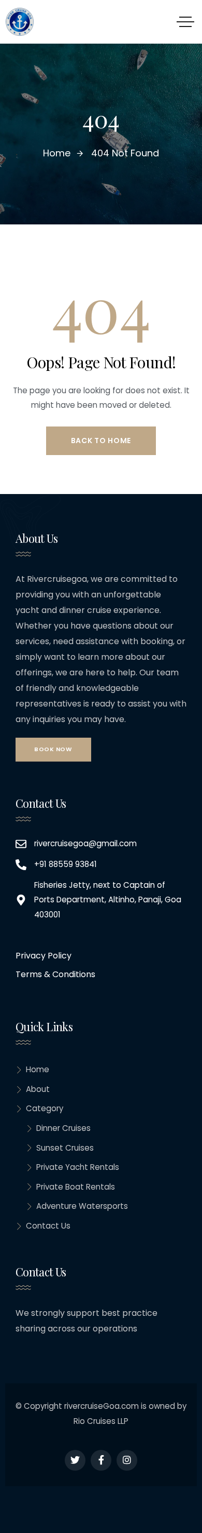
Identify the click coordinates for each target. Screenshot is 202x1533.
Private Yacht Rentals (77, 1167)
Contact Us (48, 1225)
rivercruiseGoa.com (101, 1406)
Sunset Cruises (65, 1147)
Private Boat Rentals (75, 1186)
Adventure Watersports (82, 1206)
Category (44, 1108)
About (38, 1089)
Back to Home (101, 440)
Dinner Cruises (63, 1128)
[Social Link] (75, 1460)
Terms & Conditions (55, 974)
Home (37, 1069)
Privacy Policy (43, 956)
